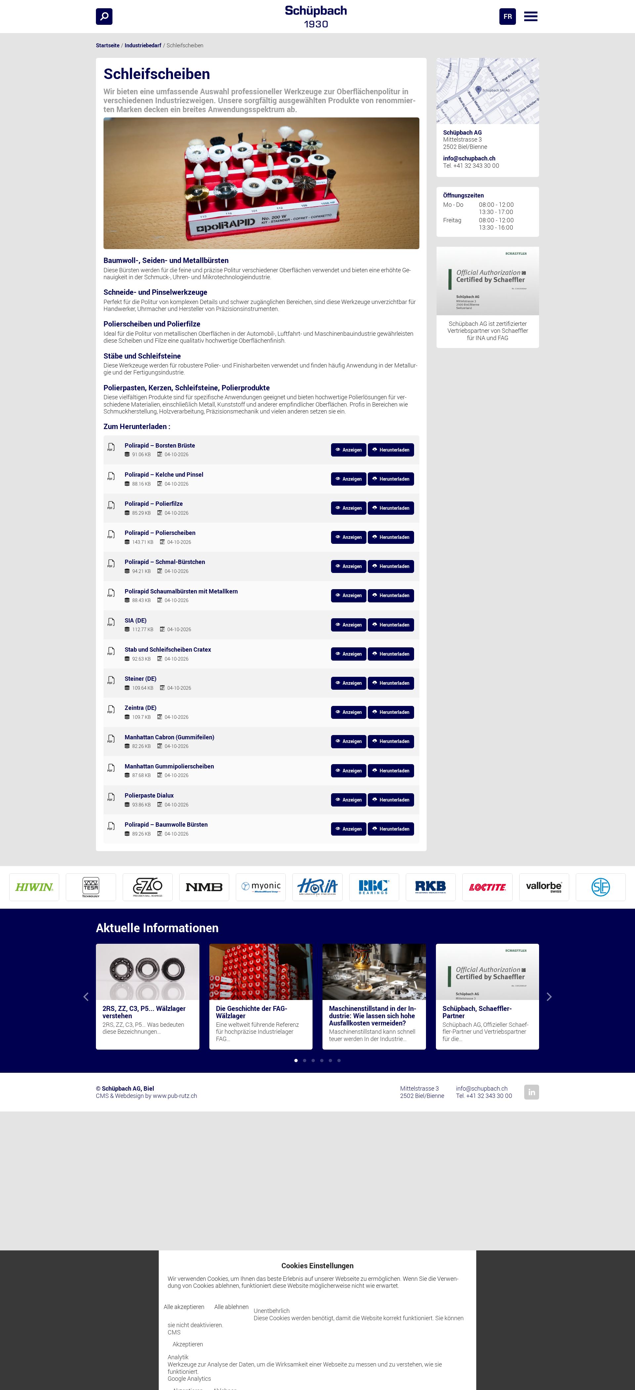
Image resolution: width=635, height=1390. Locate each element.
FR (508, 16)
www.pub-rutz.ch (175, 1096)
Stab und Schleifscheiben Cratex (168, 649)
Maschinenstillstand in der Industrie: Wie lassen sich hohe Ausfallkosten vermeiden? (372, 1015)
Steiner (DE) (140, 678)
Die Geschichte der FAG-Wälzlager (251, 1012)
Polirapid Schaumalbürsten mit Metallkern (181, 591)
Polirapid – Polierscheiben (160, 533)
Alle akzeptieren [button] (184, 1307)
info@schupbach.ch (469, 158)
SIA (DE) (136, 620)
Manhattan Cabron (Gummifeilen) (169, 737)
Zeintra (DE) (140, 708)
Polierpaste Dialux (149, 795)
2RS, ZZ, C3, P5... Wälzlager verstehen (144, 1012)
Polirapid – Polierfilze (154, 503)
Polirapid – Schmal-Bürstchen (165, 562)
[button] (531, 16)
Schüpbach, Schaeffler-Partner (477, 1012)
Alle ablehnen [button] (231, 1307)
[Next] (548, 996)
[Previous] (86, 996)
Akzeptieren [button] (188, 1344)
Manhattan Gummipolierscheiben (169, 766)
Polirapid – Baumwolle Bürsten (166, 824)
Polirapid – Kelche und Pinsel (164, 474)
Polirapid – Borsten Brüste (160, 445)
